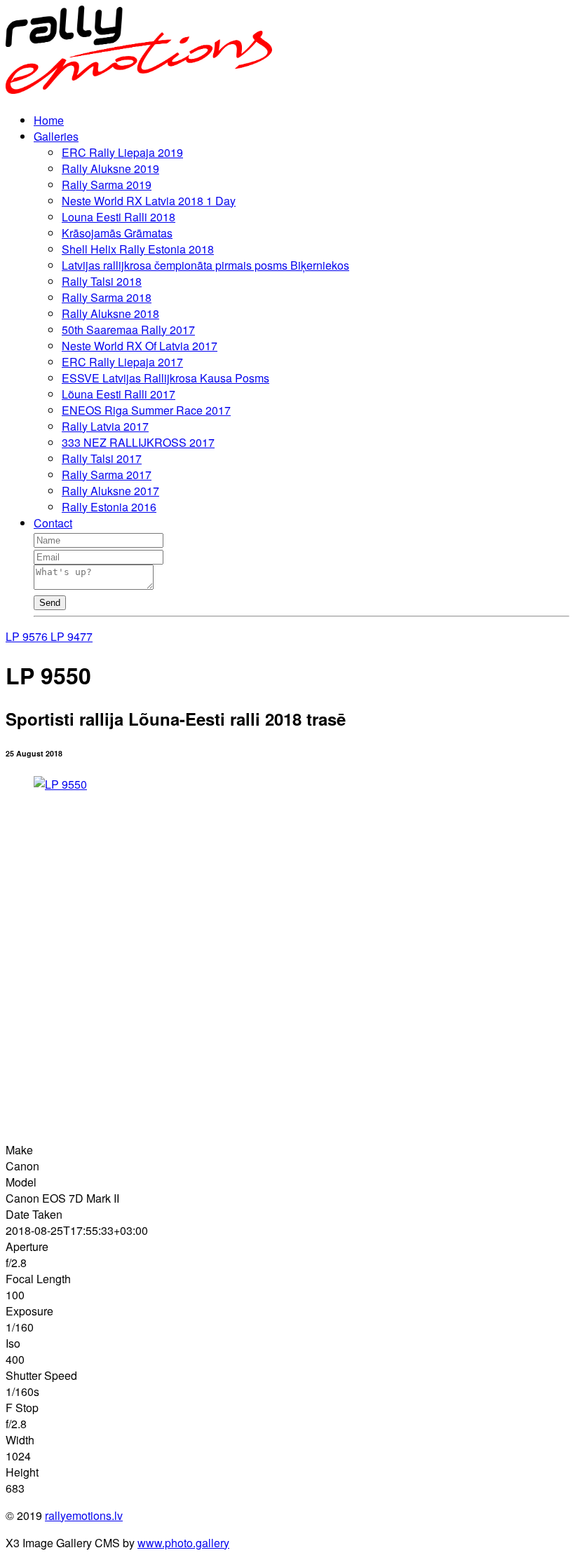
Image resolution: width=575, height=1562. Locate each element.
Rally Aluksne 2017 (110, 491)
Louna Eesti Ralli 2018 (118, 217)
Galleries (56, 136)
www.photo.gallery (183, 1543)
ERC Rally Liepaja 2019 (122, 152)
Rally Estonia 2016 (109, 507)
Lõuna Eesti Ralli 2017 (118, 394)
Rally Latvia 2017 (105, 426)
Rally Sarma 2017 (106, 474)
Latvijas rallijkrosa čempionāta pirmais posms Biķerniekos (205, 265)
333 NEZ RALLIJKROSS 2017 (138, 442)
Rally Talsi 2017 (102, 458)
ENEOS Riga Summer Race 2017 (146, 410)
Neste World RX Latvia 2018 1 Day (149, 201)
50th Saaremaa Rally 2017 (128, 330)
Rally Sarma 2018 (106, 297)
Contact (53, 523)
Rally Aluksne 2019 (110, 168)
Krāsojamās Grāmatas (117, 233)
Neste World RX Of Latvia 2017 (139, 346)
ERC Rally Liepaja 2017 (122, 362)
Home (49, 120)
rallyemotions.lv (84, 1515)
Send (49, 602)
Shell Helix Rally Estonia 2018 (138, 249)
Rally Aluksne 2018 (110, 313)
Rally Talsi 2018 (102, 281)
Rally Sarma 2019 (106, 185)
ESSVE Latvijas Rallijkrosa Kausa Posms (165, 378)
